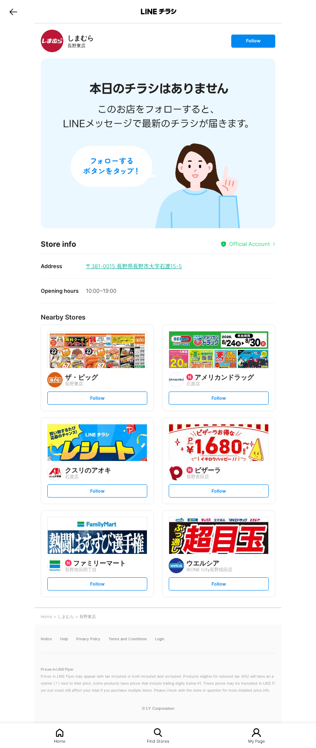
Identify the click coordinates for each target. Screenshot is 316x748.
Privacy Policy (88, 639)
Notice (46, 639)
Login (159, 639)
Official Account (249, 244)
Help (64, 639)
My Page (256, 741)
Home (59, 741)
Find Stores (158, 741)
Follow (253, 42)
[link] (52, 41)
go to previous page (13, 11)
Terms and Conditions (128, 639)
